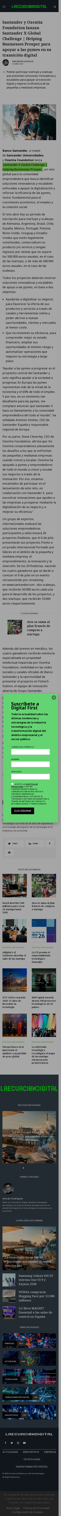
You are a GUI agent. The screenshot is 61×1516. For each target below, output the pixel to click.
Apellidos (16, 771)
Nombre (15, 759)
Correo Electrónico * (22, 747)
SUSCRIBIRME (22, 811)
